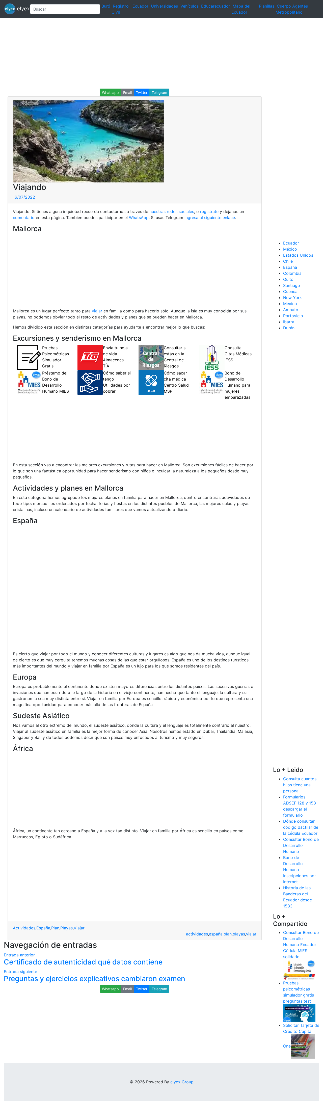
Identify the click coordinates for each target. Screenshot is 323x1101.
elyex (20, 9)
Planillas (266, 6)
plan (228, 933)
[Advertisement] (151, 53)
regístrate (209, 211)
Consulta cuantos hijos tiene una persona (299, 784)
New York (292, 297)
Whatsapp (110, 92)
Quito (288, 279)
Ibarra (288, 321)
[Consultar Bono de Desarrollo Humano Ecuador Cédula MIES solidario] (299, 969)
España (43, 927)
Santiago (291, 285)
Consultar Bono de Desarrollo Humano (301, 845)
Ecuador (140, 6)
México (290, 249)
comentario (24, 217)
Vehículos (189, 6)
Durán (288, 327)
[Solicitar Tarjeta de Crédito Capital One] (303, 1046)
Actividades (24, 927)
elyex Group (182, 1081)
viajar (97, 310)
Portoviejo (293, 315)
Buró (105, 6)
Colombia (292, 273)
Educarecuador (215, 6)
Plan (55, 927)
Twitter (141, 92)
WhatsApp (139, 217)
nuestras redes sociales (171, 211)
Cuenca (290, 291)
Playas (66, 927)
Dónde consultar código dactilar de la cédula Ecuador (300, 827)
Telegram (159, 92)
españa (216, 933)
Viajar (79, 927)
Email (127, 92)
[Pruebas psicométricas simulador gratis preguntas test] (299, 1012)
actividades (197, 933)
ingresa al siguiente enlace (209, 217)
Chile (288, 261)
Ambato (290, 309)
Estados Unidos (298, 255)
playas (239, 933)
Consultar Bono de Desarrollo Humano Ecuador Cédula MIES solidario (301, 944)
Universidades (164, 6)
